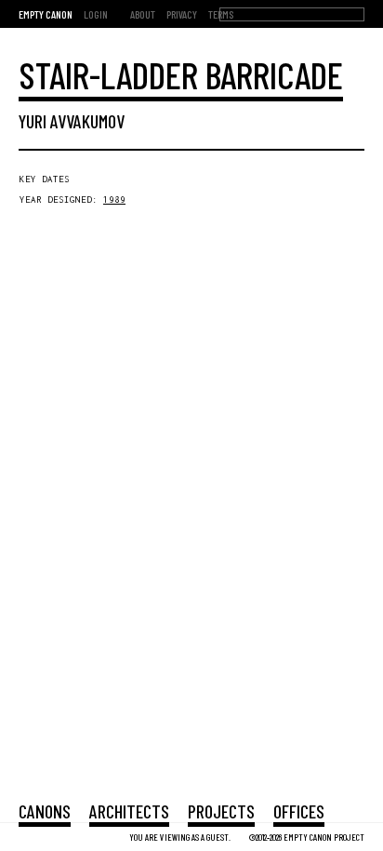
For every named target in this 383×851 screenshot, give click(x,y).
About (142, 13)
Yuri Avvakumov (72, 121)
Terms (220, 13)
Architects (129, 811)
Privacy (181, 13)
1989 (114, 199)
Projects (221, 811)
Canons (45, 811)
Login (96, 13)
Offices (298, 811)
